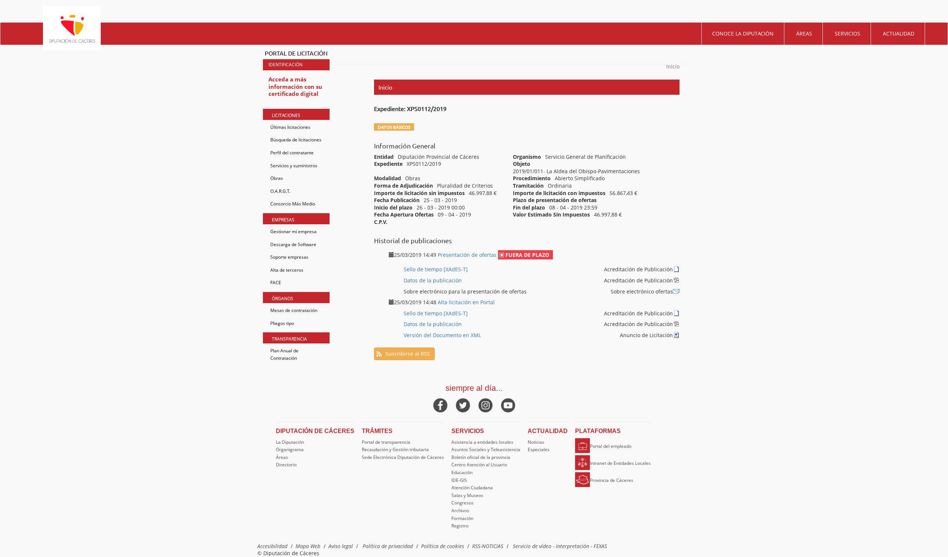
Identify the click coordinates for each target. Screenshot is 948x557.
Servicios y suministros (293, 165)
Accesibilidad (272, 546)
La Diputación (290, 442)
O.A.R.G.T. (280, 191)
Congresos (462, 503)
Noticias (536, 442)
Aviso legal (340, 546)
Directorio (286, 465)
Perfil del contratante (292, 153)
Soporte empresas (289, 257)
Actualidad (898, 33)
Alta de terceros (286, 270)
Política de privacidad (388, 546)
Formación (462, 518)
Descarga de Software (293, 244)
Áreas (804, 33)
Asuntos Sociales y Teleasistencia (485, 449)
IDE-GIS (459, 480)
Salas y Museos (467, 495)
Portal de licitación (296, 53)
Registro (459, 526)
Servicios (847, 33)
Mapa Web (308, 546)
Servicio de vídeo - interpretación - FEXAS (560, 546)
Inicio (673, 66)
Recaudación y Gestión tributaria (395, 449)
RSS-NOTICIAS (487, 546)
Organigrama (290, 449)
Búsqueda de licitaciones (295, 140)
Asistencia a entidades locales (482, 442)
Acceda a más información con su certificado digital (295, 86)
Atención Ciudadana (472, 487)
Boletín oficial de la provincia (480, 457)
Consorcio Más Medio (292, 204)
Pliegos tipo (282, 323)
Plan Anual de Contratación (284, 354)
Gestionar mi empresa (293, 231)
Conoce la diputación (743, 33)
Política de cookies (442, 546)
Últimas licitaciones (290, 127)
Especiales (539, 449)
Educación (462, 472)
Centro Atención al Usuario (479, 465)
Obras (276, 178)
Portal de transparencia (386, 442)
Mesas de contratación (293, 310)
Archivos (460, 510)
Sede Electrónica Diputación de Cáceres (403, 457)
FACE (275, 282)
